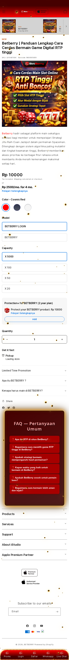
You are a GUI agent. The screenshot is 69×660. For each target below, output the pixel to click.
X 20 (7, 288)
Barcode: (22, 57)
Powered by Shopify (44, 644)
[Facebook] (4, 408)
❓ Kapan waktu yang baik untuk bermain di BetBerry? (30, 468)
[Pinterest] (14, 408)
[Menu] (4, 11)
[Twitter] (9, 408)
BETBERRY (11, 237)
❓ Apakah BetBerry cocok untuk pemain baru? (34, 478)
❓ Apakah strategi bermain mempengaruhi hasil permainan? (30, 458)
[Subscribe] (56, 612)
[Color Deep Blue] (17, 207)
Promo (7, 656)
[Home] (27, 11)
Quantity (7, 331)
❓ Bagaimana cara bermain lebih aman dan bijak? (33, 489)
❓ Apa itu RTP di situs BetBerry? (30, 439)
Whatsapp (48, 656)
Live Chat (62, 656)
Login (21, 656)
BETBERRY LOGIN (15, 226)
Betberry (7, 133)
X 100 (8, 267)
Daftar (34, 656)
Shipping (17, 179)
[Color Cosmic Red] (6, 207)
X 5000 (9, 256)
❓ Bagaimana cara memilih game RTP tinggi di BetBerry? (32, 448)
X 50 (7, 278)
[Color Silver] (27, 207)
